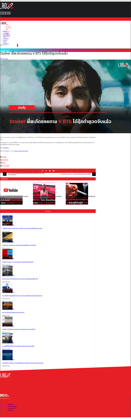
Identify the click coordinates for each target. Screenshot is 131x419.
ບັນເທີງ (3, 162)
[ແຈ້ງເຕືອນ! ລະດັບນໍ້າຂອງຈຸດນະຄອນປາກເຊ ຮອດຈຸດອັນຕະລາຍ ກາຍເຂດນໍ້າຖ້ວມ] (8, 326)
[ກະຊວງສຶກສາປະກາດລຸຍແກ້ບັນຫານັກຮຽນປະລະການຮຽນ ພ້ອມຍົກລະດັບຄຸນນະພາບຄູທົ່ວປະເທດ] (8, 292)
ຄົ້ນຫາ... (2, 45)
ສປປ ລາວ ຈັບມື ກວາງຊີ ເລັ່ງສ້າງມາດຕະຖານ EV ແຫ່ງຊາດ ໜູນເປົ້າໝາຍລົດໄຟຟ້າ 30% (20, 279)
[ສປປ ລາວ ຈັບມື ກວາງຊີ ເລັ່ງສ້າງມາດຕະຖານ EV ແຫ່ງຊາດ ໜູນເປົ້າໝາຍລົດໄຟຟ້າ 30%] (8, 275)
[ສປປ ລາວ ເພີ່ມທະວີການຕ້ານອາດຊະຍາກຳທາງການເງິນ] (8, 309)
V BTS (3, 165)
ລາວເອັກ (7, 165)
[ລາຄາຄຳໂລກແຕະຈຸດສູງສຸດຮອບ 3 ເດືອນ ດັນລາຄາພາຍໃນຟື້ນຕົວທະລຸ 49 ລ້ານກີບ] (8, 242)
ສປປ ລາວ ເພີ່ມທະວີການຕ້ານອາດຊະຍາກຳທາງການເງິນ (13, 312)
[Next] (93, 179)
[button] (1, 13)
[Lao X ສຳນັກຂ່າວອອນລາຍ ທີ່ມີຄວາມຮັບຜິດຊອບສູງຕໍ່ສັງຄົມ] (3, 24)
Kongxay (4, 157)
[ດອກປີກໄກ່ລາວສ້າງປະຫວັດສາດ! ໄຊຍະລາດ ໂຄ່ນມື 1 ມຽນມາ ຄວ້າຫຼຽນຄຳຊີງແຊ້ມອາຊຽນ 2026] (8, 225)
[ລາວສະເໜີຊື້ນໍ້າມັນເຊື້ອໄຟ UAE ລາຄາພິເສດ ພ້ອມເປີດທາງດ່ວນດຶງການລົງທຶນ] (8, 343)
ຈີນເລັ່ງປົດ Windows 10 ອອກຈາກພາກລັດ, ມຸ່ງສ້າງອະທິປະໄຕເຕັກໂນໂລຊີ (17, 262)
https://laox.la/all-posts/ (21, 151)
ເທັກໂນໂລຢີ (7, 200)
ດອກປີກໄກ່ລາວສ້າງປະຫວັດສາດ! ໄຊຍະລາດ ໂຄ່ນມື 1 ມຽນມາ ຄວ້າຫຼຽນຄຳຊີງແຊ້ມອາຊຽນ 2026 (22, 228)
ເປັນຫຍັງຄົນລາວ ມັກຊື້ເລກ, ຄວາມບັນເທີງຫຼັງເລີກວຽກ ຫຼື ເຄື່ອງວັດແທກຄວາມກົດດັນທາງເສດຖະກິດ (22, 363)
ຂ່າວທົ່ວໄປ (3, 200)
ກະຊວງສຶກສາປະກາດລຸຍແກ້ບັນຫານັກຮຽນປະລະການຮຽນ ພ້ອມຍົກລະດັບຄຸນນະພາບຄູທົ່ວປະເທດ (22, 295)
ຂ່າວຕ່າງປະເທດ (36, 199)
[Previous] (91, 179)
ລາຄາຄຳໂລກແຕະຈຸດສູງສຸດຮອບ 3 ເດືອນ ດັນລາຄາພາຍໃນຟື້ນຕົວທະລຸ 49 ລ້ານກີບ (19, 245)
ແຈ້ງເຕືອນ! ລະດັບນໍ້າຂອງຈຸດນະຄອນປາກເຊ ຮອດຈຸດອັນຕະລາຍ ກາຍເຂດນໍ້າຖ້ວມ (18, 329)
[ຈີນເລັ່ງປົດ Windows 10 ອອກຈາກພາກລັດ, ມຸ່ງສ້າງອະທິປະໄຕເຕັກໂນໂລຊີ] (8, 259)
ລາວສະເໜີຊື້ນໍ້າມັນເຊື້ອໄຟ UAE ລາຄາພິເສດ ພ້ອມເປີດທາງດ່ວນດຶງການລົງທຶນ (18, 346)
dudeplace (6, 148)
